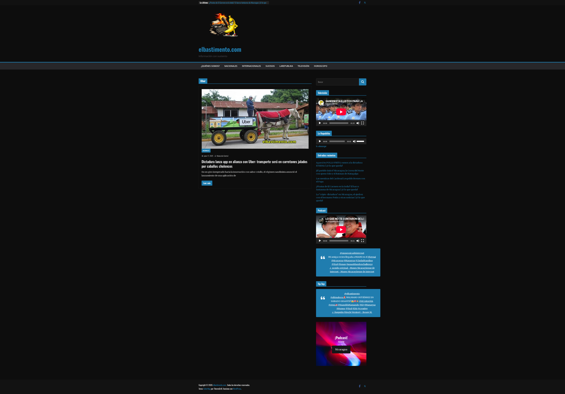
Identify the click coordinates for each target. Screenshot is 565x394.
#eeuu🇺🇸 (333, 305)
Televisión (303, 66)
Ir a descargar (321, 146)
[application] (341, 112)
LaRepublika (286, 66)
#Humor (340, 308)
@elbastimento (352, 293)
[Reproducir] (319, 123)
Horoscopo (320, 66)
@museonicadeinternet (352, 253)
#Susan (342, 264)
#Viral (335, 264)
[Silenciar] (357, 123)
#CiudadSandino (364, 260)
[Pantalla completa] (362, 123)
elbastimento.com (220, 49)
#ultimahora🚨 (338, 297)
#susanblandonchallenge (359, 264)
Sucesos (270, 66)
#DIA (355, 308)
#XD (361, 305)
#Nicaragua (337, 260)
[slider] (361, 141)
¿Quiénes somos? (210, 66)
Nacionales (230, 66)
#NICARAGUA (366, 301)
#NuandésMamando (348, 305)
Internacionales (251, 66)
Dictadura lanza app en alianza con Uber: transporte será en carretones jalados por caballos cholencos (254, 164)
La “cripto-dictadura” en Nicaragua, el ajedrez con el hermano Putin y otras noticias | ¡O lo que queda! (340, 197)
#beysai (372, 257)
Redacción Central (222, 156)
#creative (363, 308)
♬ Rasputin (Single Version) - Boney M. (352, 312)
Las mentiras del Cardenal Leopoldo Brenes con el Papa (229, 2)
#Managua (349, 260)
